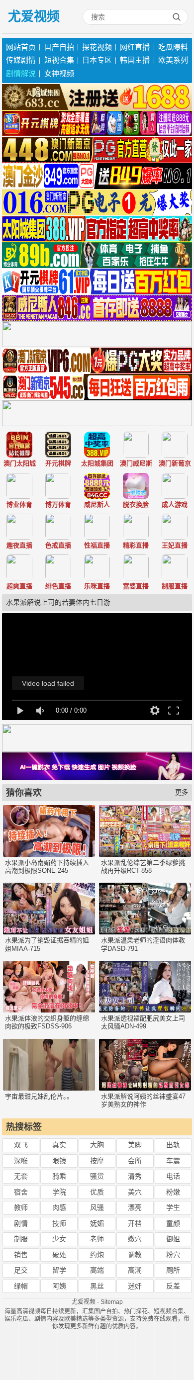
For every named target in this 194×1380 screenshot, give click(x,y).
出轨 (173, 1145)
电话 (173, 1176)
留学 (59, 1270)
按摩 (97, 1161)
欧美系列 (173, 60)
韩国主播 (135, 60)
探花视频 (97, 47)
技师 (59, 1223)
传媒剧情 (21, 60)
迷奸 (135, 1286)
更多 (181, 792)
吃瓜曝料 (173, 47)
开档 (135, 1223)
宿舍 (21, 1192)
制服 (21, 1239)
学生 (173, 1207)
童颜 (173, 1223)
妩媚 (97, 1223)
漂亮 (135, 1207)
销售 (21, 1255)
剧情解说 (21, 73)
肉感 (59, 1207)
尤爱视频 (34, 16)
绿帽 (21, 1286)
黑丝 (97, 1286)
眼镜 (59, 1161)
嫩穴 (135, 1239)
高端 (97, 1270)
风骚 (97, 1207)
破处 (59, 1255)
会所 (135, 1161)
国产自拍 (59, 47)
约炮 (97, 1255)
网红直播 (135, 47)
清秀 (135, 1176)
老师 (97, 1239)
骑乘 (59, 1176)
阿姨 (59, 1286)
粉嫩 (173, 1192)
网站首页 (21, 47)
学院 (59, 1192)
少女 (59, 1239)
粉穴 (173, 1255)
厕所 (173, 1270)
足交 (21, 1270)
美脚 (135, 1145)
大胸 (97, 1145)
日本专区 (97, 60)
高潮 (135, 1270)
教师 (21, 1207)
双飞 (21, 1145)
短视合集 (59, 60)
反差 (173, 1286)
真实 (59, 1145)
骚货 (97, 1176)
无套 (21, 1176)
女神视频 (59, 73)
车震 (173, 1161)
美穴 (135, 1192)
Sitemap (111, 1301)
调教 (135, 1255)
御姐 (173, 1239)
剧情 (21, 1223)
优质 (97, 1192)
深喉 (21, 1161)
